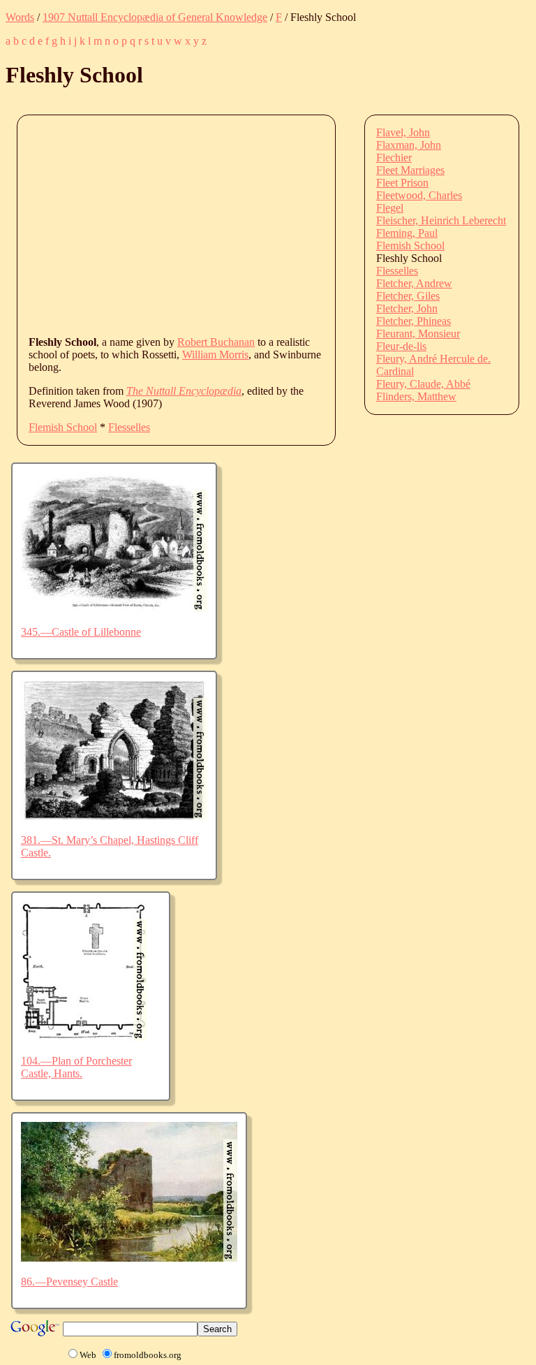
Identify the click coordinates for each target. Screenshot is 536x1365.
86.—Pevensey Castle (69, 1281)
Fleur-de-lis (401, 346)
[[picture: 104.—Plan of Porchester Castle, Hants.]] (84, 1037)
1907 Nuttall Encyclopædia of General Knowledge (155, 17)
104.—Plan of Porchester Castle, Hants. (76, 1067)
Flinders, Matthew (416, 396)
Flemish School (63, 427)
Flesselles (129, 427)
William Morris (215, 354)
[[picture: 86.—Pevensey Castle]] (129, 1258)
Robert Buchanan (216, 342)
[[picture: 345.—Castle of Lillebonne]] (114, 608)
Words (20, 17)
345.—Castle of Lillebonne (81, 632)
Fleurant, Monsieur (418, 334)
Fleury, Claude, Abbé (423, 384)
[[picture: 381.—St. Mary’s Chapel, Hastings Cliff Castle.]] (114, 816)
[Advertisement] (282, 224)
